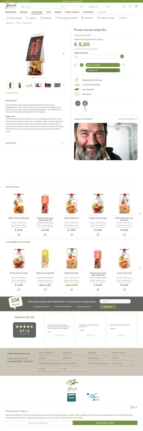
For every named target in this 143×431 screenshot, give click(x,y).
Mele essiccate (71, 273)
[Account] (124, 6)
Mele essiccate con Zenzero (124, 219)
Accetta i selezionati (38, 423)
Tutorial (42, 369)
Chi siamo (42, 358)
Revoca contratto (46, 353)
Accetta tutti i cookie (105, 423)
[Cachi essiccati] (71, 203)
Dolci (124, 18)
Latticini (32, 18)
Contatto (115, 358)
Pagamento (92, 353)
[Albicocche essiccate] (19, 203)
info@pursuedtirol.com (18, 353)
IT (84, 7)
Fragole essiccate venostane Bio (45, 219)
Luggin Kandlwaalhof (82, 35)
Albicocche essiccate (19, 218)
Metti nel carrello (93, 65)
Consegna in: (93, 7)
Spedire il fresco (118, 353)
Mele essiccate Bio (45, 273)
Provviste (88, 18)
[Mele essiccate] (71, 258)
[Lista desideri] (130, 6)
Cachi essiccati (71, 218)
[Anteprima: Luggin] (29, 85)
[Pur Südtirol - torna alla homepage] (11, 6)
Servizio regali (93, 358)
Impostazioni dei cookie (72, 417)
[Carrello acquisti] (137, 6)
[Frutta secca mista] (98, 203)
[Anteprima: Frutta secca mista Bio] (10, 85)
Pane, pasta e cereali (68, 18)
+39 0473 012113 (17, 358)
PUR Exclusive (117, 363)
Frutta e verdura (107, 18)
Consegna (67, 353)
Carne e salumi (15, 18)
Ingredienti (11, 143)
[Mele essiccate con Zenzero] (124, 203)
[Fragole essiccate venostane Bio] (45, 203)
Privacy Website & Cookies (98, 363)
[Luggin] (105, 141)
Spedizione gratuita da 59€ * (72, 1)
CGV (64, 369)
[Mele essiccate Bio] (45, 258)
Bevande (47, 18)
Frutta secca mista (98, 218)
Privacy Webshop (69, 363)
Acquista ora (92, 70)
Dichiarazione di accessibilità (50, 363)
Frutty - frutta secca (19, 223)
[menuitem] (124, 6)
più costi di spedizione (89, 49)
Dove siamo (67, 358)
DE (81, 7)
